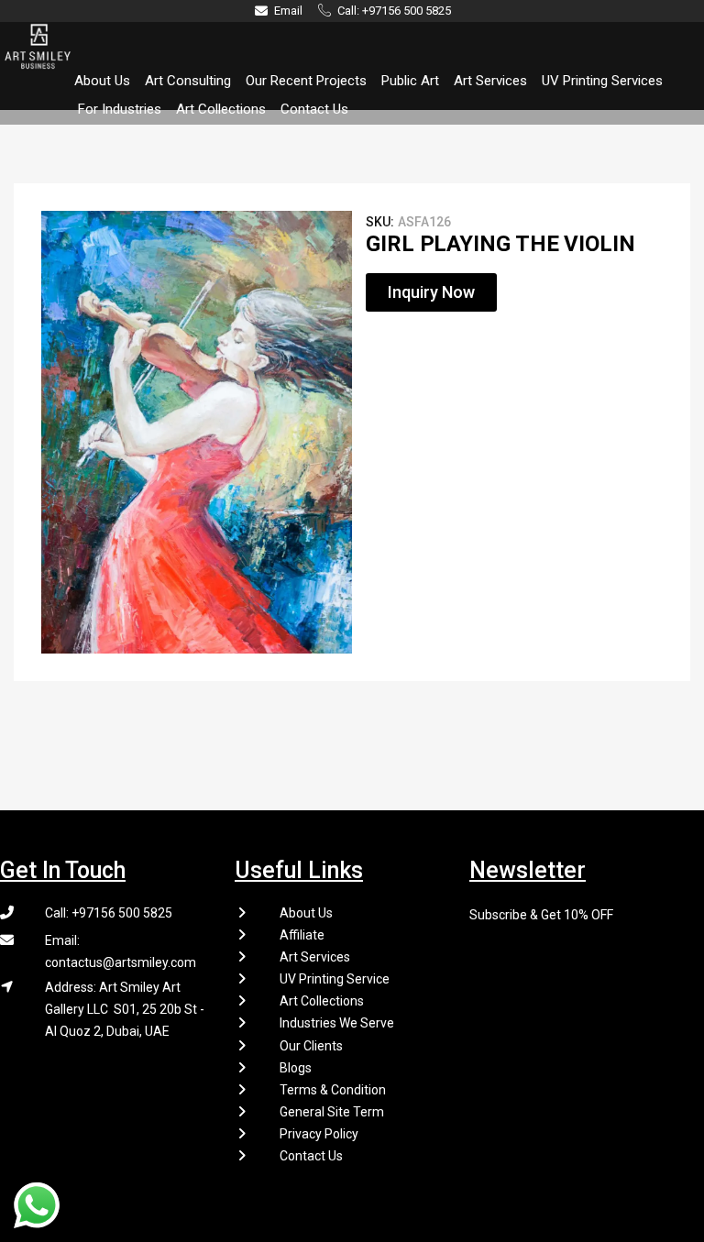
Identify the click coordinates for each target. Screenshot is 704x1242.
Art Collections (221, 109)
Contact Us (314, 109)
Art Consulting (188, 80)
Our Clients (311, 1046)
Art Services (490, 80)
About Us (102, 80)
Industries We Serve (337, 1023)
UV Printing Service (335, 979)
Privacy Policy (319, 1134)
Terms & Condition (333, 1090)
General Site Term (332, 1112)
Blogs (296, 1068)
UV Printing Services (602, 80)
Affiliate (302, 935)
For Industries (119, 109)
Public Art (410, 80)
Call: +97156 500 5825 (108, 913)
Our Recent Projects (306, 80)
